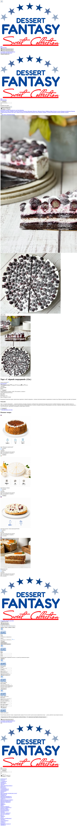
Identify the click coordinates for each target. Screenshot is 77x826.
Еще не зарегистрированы (6, 644)
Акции (4, 52)
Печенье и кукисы (57, 111)
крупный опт (12, 110)
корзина (3, 775)
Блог (7, 52)
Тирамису (45, 112)
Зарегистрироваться (6, 674)
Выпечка (21, 111)
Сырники (67, 112)
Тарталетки (16, 111)
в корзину (4, 390)
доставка (7, 51)
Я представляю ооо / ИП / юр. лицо (7, 717)
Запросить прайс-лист (5, 54)
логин (1, 635)
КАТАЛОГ (4, 101)
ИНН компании (4, 671)
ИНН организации (4, 699)
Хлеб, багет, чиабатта (15, 112)
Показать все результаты (5, 107)
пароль (1, 638)
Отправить (4, 688)
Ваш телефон (3, 683)
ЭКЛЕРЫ (62, 112)
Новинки (2, 111)
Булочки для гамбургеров (25, 112)
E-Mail (2, 667)
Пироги (43, 111)
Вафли (51, 111)
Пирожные (25, 111)
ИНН (1, 652)
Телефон (2, 669)
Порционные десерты (55, 112)
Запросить (4, 707)
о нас (1, 52)
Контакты (10, 52)
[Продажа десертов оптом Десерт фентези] (30, 619)
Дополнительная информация (6, 685)
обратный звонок (5, 623)
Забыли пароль (4, 642)
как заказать (2, 51)
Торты (8, 111)
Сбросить (2, 658)
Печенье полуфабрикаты (66, 111)
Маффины (48, 111)
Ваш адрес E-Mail (4, 704)
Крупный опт (12, 51)
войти (3, 641)
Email (1, 655)
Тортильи (33, 112)
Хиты (6, 111)
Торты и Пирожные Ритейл (9, 114)
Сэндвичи (49, 112)
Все (2, 114)
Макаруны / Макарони (37, 111)
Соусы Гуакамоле (38, 112)
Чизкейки (12, 111)
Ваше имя (2, 697)
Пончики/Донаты (7, 112)
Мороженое (30, 111)
